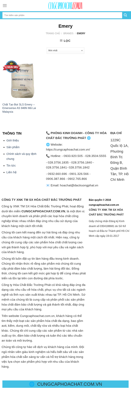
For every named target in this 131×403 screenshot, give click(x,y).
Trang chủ (53, 33)
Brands (68, 33)
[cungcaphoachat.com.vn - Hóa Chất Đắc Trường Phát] (65, 5)
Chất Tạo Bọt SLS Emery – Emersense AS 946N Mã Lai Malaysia (19, 108)
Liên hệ (11, 172)
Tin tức (11, 165)
